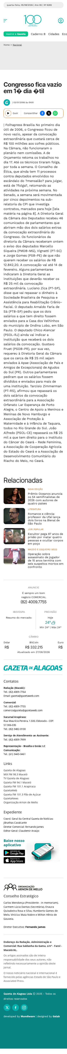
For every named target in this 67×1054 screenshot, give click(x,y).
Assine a (16, 33)
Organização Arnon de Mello (21, 802)
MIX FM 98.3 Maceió (15, 774)
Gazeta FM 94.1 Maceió (17, 782)
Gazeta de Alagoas (15, 770)
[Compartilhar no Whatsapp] (55, 113)
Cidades (53, 34)
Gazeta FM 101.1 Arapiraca (20, 786)
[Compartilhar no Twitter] (48, 113)
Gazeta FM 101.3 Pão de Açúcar (22, 794)
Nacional (17, 45)
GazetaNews (11, 798)
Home (7, 45)
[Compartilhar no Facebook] (42, 113)
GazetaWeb (10, 790)
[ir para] (43, 851)
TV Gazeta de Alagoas (16, 778)
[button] (60, 20)
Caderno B (38, 34)
